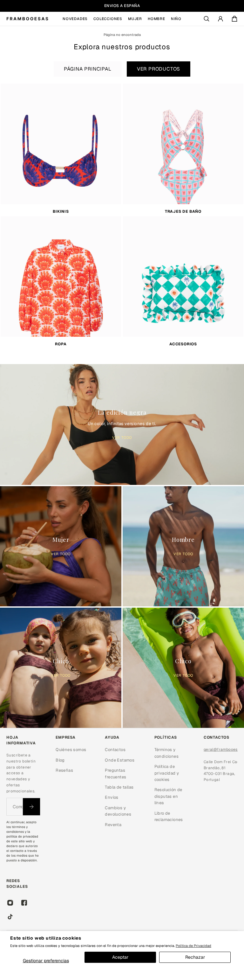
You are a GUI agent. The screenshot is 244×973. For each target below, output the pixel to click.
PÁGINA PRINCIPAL (88, 69)
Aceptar (120, 957)
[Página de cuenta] (220, 19)
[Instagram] (10, 903)
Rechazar (195, 957)
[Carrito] (234, 19)
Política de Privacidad (193, 945)
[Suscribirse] (31, 807)
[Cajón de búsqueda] (207, 19)
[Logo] (27, 19)
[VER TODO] (122, 423)
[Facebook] (24, 903)
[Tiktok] (10, 917)
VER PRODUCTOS (158, 69)
